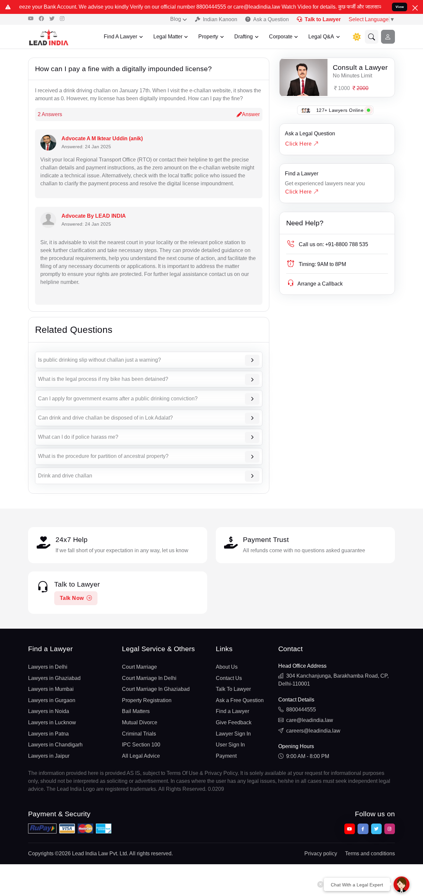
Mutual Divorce (139, 722)
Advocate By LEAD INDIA (93, 216)
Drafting (243, 36)
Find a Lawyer (301, 173)
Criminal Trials (139, 734)
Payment (226, 756)
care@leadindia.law (309, 720)
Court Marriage (139, 667)
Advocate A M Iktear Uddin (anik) (102, 138)
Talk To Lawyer (233, 689)
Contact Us (229, 678)
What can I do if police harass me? (78, 437)
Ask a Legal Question (310, 133)
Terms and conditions (370, 853)
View (400, 7)
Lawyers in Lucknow (52, 722)
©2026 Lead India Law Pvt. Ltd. (91, 853)
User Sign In (230, 744)
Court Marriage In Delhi (149, 678)
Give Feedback (233, 722)
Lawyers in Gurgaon (51, 700)
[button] (372, 37)
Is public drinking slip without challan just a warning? (99, 360)
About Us (227, 667)
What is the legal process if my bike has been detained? (103, 379)
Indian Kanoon (220, 19)
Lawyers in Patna (48, 734)
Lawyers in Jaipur (48, 756)
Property (208, 36)
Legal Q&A (321, 36)
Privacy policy (320, 853)
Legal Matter (167, 36)
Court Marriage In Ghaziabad (156, 689)
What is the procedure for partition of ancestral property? (103, 456)
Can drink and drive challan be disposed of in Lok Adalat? (105, 418)
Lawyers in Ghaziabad (54, 678)
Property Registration (147, 700)
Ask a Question (271, 19)
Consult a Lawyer (360, 67)
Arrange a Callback (320, 284)
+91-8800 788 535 (333, 244)
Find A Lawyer (120, 36)
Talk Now (72, 598)
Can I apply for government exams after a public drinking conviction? (118, 398)
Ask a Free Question (240, 700)
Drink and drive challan (65, 475)
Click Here (299, 144)
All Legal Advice (141, 756)
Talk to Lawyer (323, 19)
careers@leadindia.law (313, 731)
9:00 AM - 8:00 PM (307, 756)
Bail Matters (136, 711)
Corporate (280, 36)
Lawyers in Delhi (47, 667)
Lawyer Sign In (233, 734)
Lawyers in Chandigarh (55, 744)
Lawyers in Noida (48, 711)
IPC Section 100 (141, 744)
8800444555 (301, 709)
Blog (175, 19)
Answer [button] (251, 114)
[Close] (415, 8)
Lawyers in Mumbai (51, 689)
